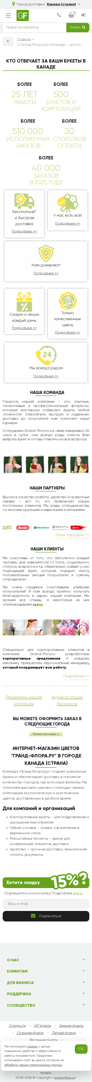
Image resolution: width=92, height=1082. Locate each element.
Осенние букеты (30, 1033)
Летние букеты (64, 1033)
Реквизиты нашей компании (24, 700)
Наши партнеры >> (72, 535)
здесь (38, 604)
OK (81, 1049)
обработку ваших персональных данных (33, 1065)
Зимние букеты (71, 1026)
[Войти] (83, 15)
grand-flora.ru (64, 1077)
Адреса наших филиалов (67, 700)
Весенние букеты (43, 1040)
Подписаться (50, 916)
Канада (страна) (61, 4)
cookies (32, 1046)
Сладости (17, 1026)
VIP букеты (42, 1026)
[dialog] (59, 15)
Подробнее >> (24, 231)
